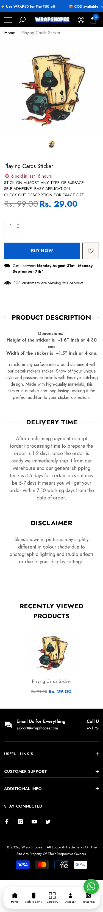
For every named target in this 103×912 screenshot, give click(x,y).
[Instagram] (20, 821)
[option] (51, 86)
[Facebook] (7, 821)
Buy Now (42, 251)
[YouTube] (34, 821)
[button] (22, 20)
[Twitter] (48, 821)
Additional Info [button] (23, 789)
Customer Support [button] (25, 771)
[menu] (8, 20)
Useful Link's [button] (18, 754)
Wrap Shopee (31, 847)
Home (9, 33)
